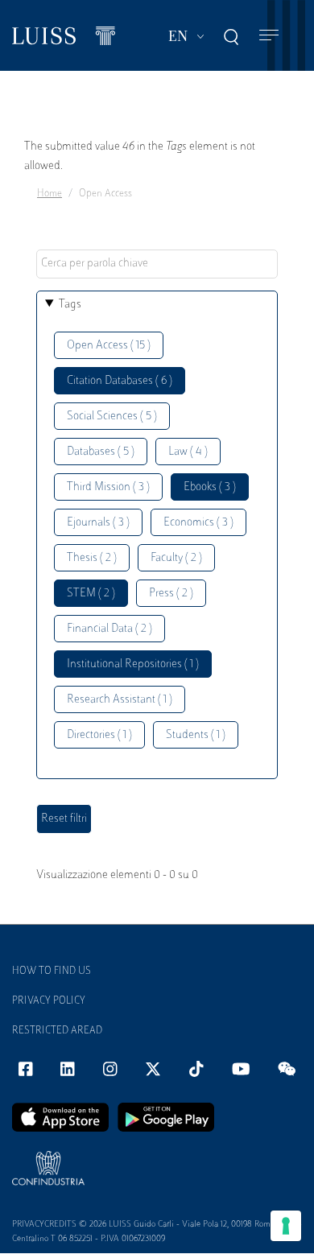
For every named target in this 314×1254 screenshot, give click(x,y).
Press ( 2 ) (171, 594)
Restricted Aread (57, 1031)
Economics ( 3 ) (198, 523)
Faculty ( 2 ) (176, 558)
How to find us (51, 971)
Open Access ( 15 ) (109, 346)
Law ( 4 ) (188, 452)
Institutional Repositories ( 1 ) (133, 664)
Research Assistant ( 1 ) (119, 700)
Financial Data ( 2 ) (109, 629)
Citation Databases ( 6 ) (119, 381)
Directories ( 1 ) (99, 735)
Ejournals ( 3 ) (98, 523)
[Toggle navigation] (269, 36)
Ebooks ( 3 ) (210, 487)
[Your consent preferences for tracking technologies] (286, 1226)
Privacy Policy (48, 1001)
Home (49, 194)
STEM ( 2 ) (91, 594)
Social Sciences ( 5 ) (112, 416)
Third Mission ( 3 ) (108, 487)
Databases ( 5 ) (100, 452)
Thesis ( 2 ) (92, 558)
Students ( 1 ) (195, 735)
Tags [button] (70, 305)
